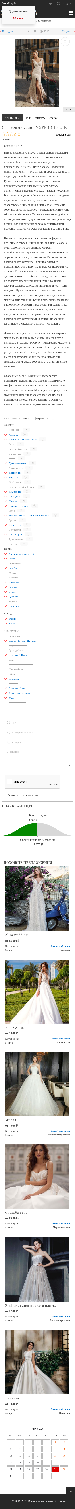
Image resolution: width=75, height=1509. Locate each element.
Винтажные (15, 453)
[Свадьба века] (37, 1176)
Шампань (14, 606)
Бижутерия (14, 636)
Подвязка (13, 683)
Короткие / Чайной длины (22, 487)
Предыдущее (8, 31)
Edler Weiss (14, 1028)
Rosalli (12, 623)
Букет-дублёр (16, 650)
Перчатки (14, 678)
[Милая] (37, 1083)
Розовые (13, 587)
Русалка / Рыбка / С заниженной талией (29, 515)
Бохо (11, 444)
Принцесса (14, 496)
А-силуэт (13, 434)
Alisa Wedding (16, 935)
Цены (28, 118)
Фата (11, 697)
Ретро (12, 510)
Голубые (13, 568)
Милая (10, 1120)
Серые (12, 591)
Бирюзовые (15, 563)
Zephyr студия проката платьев (32, 1305)
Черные (13, 601)
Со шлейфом (15, 534)
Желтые (13, 572)
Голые (12, 458)
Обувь (12, 674)
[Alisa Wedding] (37, 898)
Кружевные (15, 491)
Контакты (40, 118)
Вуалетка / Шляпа (18, 655)
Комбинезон (15, 482)
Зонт (11, 659)
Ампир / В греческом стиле (23, 439)
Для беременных (17, 463)
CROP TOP (14, 430)
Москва (18, 18)
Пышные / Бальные (19, 506)
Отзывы (53, 118)
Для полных (15, 472)
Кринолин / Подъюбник (21, 664)
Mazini (12, 618)
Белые (12, 558)
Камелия (12, 1398)
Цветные (13, 544)
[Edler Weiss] (37, 991)
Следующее (67, 31)
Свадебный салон (60, 946)
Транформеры (16, 539)
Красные (13, 577)
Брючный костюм (18, 449)
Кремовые (14, 582)
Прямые (13, 501)
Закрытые (14, 477)
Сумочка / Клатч (17, 688)
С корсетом (15, 525)
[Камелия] (37, 1361)
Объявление (12, 117)
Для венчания (16, 468)
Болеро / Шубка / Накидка (22, 640)
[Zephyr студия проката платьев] (37, 1269)
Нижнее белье (16, 669)
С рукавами (15, 529)
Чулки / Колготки (17, 702)
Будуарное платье (18, 645)
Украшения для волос (20, 693)
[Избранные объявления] (52, 3)
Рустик (12, 520)
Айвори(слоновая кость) (21, 553)
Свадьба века (16, 1212)
